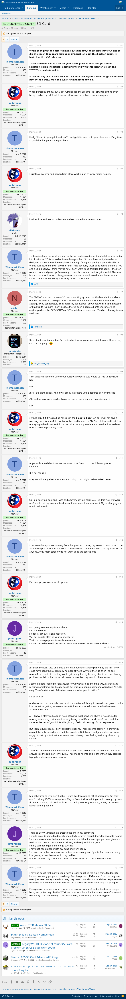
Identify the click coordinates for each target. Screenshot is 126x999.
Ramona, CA (21, 655)
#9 (121, 371)
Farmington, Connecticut (15, 328)
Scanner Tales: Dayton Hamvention (32, 934)
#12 (121, 494)
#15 (121, 622)
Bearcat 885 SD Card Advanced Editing (34, 957)
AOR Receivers (39, 973)
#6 (121, 250)
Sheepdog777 (17, 960)
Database (78, 7)
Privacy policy (106, 996)
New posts (6, 13)
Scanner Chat (36, 937)
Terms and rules (91, 996)
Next (13, 39)
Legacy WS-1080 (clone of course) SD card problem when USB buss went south (42, 945)
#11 (121, 458)
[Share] (117, 45)
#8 (121, 334)
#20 (121, 867)
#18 (121, 790)
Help (117, 996)
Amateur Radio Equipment (42, 928)
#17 (121, 745)
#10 (121, 412)
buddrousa (14, 102)
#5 (121, 214)
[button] (23, 8)
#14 (121, 577)
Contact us (76, 996)
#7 (121, 292)
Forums (31, 7)
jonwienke (15, 350)
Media (62, 7)
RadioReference (12, 7)
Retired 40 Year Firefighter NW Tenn (15, 123)
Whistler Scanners (42, 950)
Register (91, 7)
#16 (121, 662)
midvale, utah (20, 244)
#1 (121, 45)
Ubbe (114, 959)
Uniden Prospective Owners (47, 960)
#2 (121, 86)
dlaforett (14, 230)
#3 (121, 132)
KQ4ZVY (113, 927)
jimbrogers (14, 638)
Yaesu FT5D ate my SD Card (36, 925)
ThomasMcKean (11, 28)
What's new (46, 7)
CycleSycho (16, 950)
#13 (121, 540)
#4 (121, 168)
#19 (121, 827)
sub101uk (15, 973)
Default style (10, 996)
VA (25, 364)
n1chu (14, 308)
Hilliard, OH (21, 75)
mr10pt (14, 928)
